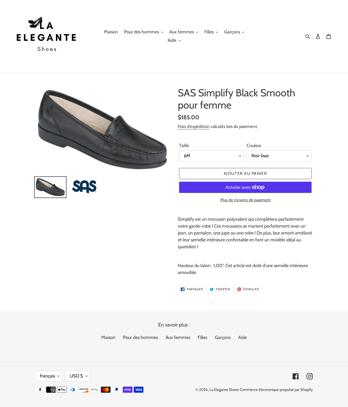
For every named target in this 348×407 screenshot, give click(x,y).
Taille (184, 145)
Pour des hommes (140, 337)
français (47, 376)
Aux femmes (178, 337)
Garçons (223, 337)
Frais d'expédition (194, 126)
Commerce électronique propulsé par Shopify (276, 389)
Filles (202, 337)
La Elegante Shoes (224, 389)
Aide (242, 337)
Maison (108, 337)
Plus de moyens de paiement (245, 200)
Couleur (254, 145)
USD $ (76, 376)
